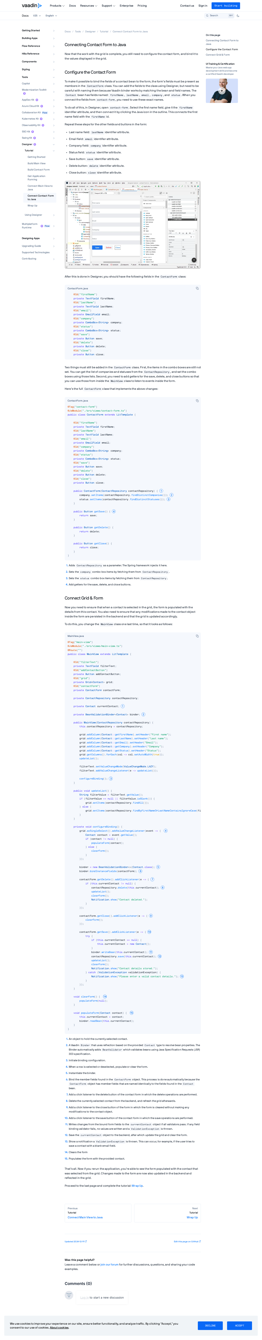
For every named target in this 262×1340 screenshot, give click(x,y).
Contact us (187, 5)
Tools (25, 77)
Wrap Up (32, 206)
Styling (26, 69)
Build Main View (36, 163)
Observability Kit (31, 125)
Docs (72, 5)
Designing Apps (31, 238)
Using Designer (33, 215)
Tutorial (29, 151)
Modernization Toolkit (34, 90)
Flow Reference (31, 46)
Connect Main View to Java (40, 188)
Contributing (29, 259)
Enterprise (126, 5)
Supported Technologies (36, 252)
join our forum (110, 1264)
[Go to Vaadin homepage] (32, 5)
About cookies (59, 1327)
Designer (27, 144)
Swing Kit (27, 138)
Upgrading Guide (31, 246)
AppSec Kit (28, 100)
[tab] (78, 288)
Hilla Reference (30, 54)
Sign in (203, 5)
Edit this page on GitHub (186, 1241)
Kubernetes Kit (30, 119)
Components (29, 61)
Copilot (26, 83)
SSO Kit (26, 131)
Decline (210, 1325)
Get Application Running (36, 178)
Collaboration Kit (31, 112)
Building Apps (29, 38)
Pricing (142, 5)
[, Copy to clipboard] (197, 288)
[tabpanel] (133, 326)
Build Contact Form (39, 170)
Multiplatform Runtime (29, 226)
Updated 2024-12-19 (74, 1241)
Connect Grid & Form (218, 55)
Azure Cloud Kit (30, 106)
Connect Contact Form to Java (41, 198)
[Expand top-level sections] (51, 27)
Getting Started (31, 30)
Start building (225, 5)
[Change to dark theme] (238, 16)
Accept (239, 1325)
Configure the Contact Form (222, 49)
